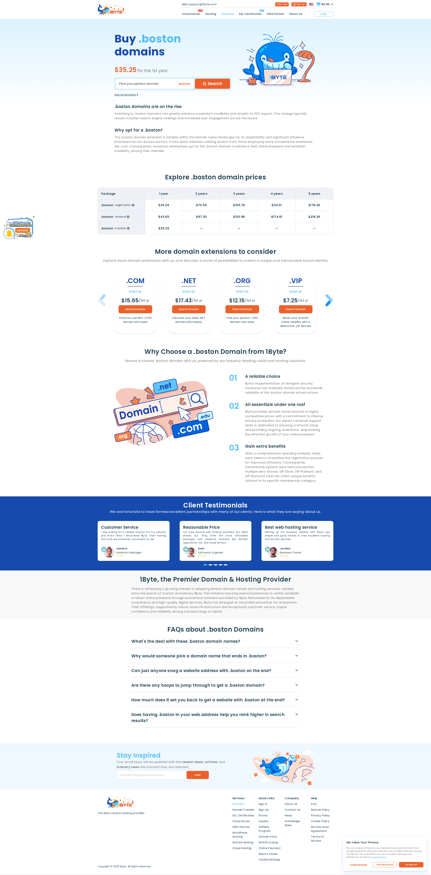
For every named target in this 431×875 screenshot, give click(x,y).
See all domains (125, 95)
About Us (295, 14)
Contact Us (292, 810)
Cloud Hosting (241, 848)
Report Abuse (268, 854)
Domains (227, 14)
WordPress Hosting (239, 835)
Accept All (411, 864)
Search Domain (135, 309)
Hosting (210, 14)
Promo (263, 815)
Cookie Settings (358, 864)
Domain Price (268, 837)
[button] (328, 300)
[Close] (33, 217)
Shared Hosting (242, 842)
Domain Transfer (243, 810)
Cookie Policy (320, 821)
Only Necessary (384, 864)
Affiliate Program (265, 829)
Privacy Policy (320, 815)
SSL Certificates (250, 14)
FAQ (314, 804)
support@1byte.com (203, 4)
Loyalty (264, 821)
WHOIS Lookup (268, 842)
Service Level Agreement (320, 829)
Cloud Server (191, 14)
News (288, 815)
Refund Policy (320, 810)
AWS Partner (275, 14)
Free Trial (282, 4)
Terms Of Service (317, 839)
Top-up (300, 4)
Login (323, 13)
